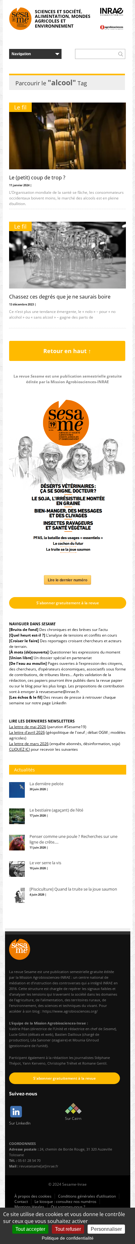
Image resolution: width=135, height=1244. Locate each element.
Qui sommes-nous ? (68, 1207)
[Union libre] (21, 657)
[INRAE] (111, 11)
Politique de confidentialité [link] (68, 1238)
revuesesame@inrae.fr (59, 691)
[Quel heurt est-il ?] (27, 635)
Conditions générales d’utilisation (87, 1196)
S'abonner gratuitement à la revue (67, 603)
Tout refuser (68, 1229)
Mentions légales (29, 1207)
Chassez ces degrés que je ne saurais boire (60, 296)
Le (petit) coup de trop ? (37, 177)
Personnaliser (106, 1229)
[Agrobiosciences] (111, 27)
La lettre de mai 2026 (27, 726)
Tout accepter (30, 1229)
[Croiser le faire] (24, 640)
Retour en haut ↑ (67, 351)
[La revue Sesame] (20, 18)
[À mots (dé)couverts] (29, 652)
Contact (21, 1201)
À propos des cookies (32, 1196)
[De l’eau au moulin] (28, 663)
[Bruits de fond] (23, 629)
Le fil (20, 107)
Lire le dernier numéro (67, 580)
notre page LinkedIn (49, 703)
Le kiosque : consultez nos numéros (65, 1201)
